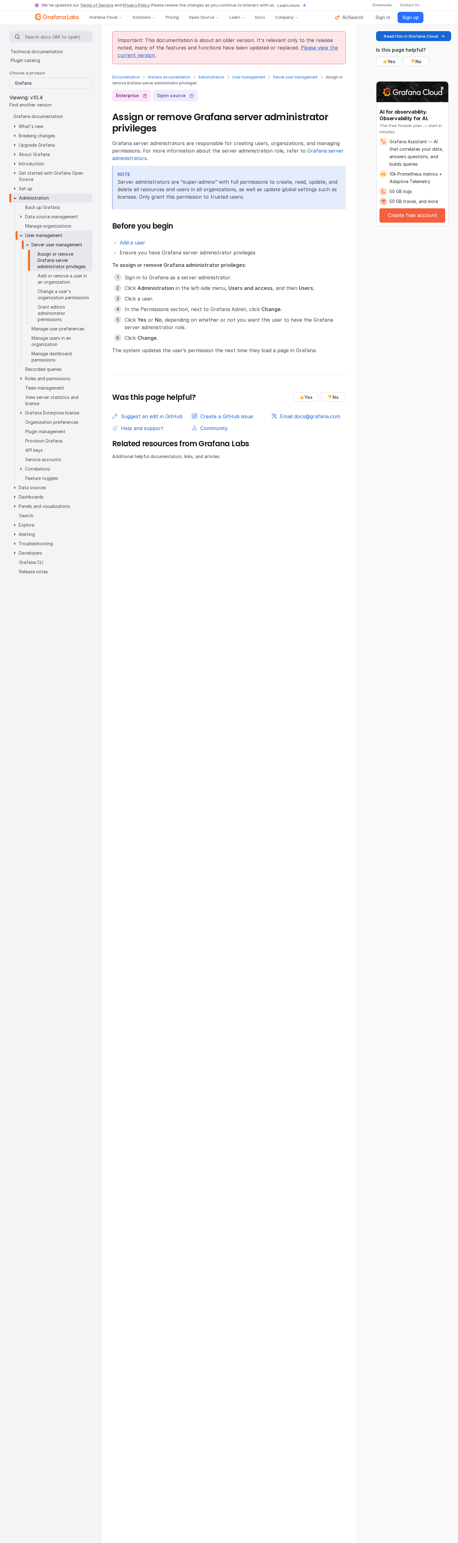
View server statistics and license (52, 400)
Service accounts (43, 459)
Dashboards (31, 496)
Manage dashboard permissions (51, 356)
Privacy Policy (136, 4)
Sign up (410, 17)
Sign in (382, 17)
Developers (30, 553)
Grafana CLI (31, 562)
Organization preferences (52, 422)
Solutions (141, 17)
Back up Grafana (42, 207)
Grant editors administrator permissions (51, 313)
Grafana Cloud (103, 17)
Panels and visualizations (44, 506)
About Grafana (34, 154)
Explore (26, 525)
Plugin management (45, 431)
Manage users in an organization (51, 341)
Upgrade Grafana (37, 145)
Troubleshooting (36, 543)
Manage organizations (48, 226)
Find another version (30, 104)
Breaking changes (37, 135)
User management (248, 77)
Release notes (33, 571)
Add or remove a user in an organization (62, 279)
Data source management (51, 216)
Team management (44, 387)
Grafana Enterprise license (52, 412)
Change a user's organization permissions (63, 294)
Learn (234, 17)
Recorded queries (43, 369)
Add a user (132, 242)
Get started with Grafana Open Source (51, 176)
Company (284, 17)
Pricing (172, 17)
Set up (25, 188)
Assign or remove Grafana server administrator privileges (61, 260)
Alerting (27, 534)
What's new (31, 126)
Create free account (412, 215)
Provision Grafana (43, 440)
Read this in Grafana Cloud (411, 36)
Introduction (31, 163)
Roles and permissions (47, 378)
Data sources (32, 487)
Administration (211, 77)
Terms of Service (96, 4)
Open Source (201, 17)
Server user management (295, 77)
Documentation (126, 77)
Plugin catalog (25, 60)
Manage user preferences (57, 328)
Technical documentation (37, 51)
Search (26, 515)
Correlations (37, 468)
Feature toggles (41, 478)
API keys (34, 450)
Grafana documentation (169, 77)
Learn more (289, 5)
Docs (260, 17)
